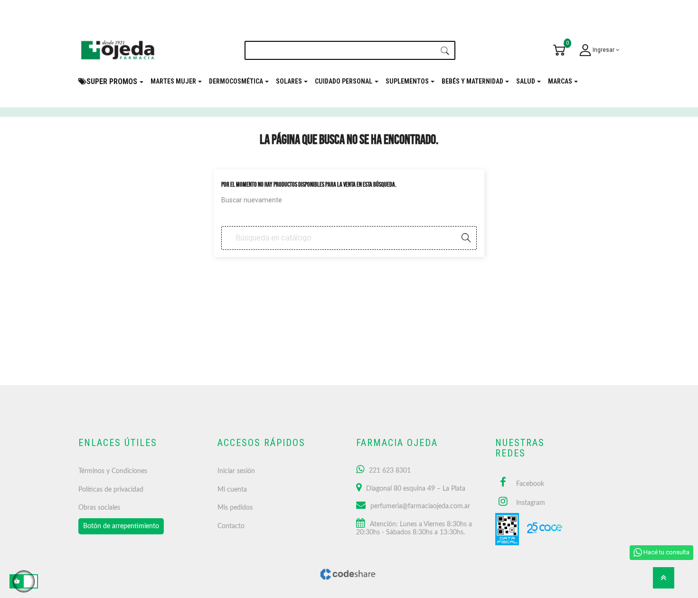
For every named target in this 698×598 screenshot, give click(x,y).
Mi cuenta (232, 489)
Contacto (231, 526)
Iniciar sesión (236, 471)
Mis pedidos (235, 507)
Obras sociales (99, 507)
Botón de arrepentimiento (121, 526)
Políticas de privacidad (110, 489)
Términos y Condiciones (112, 471)
